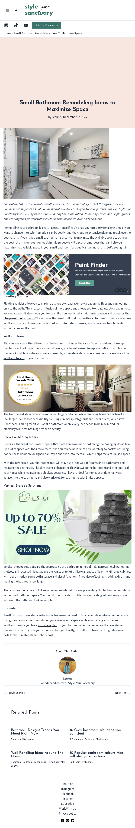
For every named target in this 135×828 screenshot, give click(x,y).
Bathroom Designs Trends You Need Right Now (35, 731)
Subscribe (67, 804)
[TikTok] (16, 25)
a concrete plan (47, 625)
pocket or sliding (118, 449)
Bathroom (16, 739)
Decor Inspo (40, 761)
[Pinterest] (72, 820)
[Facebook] (62, 820)
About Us (67, 784)
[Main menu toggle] (7, 10)
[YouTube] (26, 25)
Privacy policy (67, 813)
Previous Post (14, 692)
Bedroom (28, 761)
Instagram (67, 789)
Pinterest (67, 799)
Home (7, 33)
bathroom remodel (79, 567)
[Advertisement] (67, 73)
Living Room (54, 761)
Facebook (67, 794)
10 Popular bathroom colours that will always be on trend (96, 754)
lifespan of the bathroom (19, 318)
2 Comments (76, 739)
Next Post (123, 692)
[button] (16, 10)
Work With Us (67, 809)
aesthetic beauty (14, 358)
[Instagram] (6, 25)
